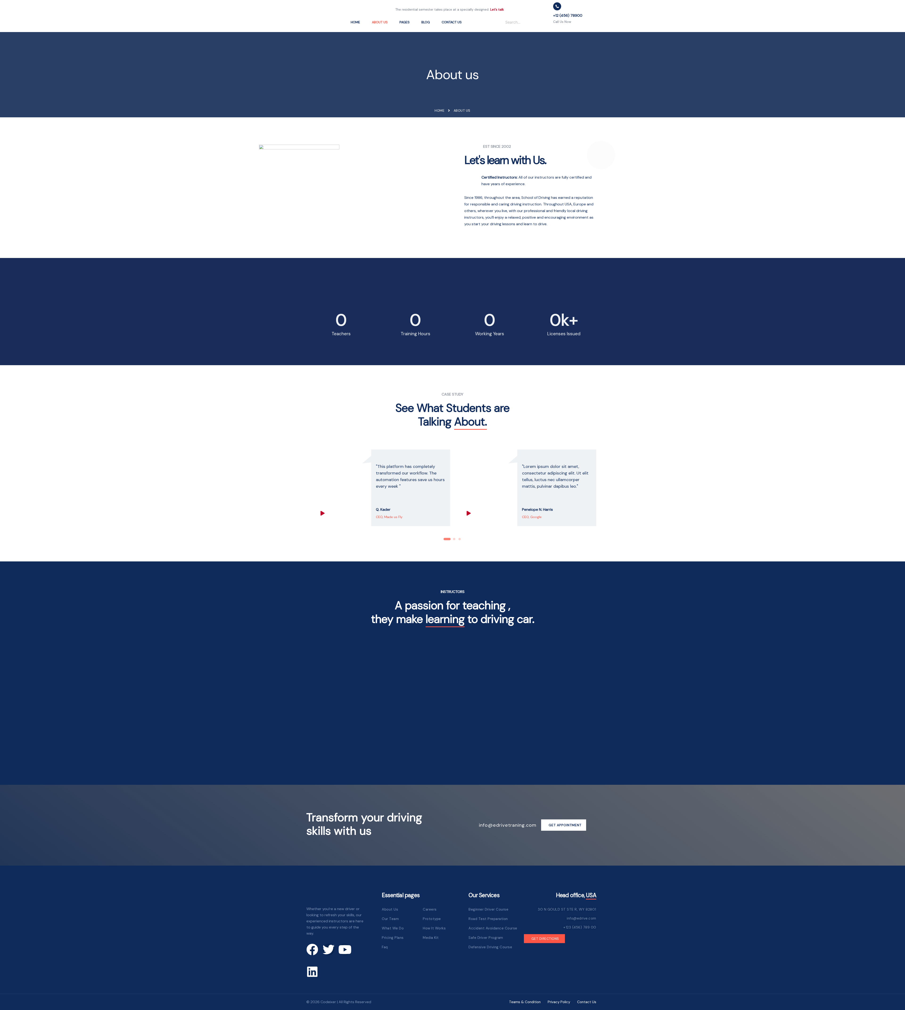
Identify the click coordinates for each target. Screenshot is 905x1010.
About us (380, 22)
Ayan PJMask (552, 739)
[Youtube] (345, 949)
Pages (404, 22)
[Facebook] (312, 949)
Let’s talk (497, 9)
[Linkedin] (312, 971)
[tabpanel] (379, 488)
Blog (425, 22)
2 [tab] (454, 540)
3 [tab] (459, 540)
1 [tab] (447, 540)
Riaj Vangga (353, 739)
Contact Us (452, 22)
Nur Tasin (452, 739)
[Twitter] (328, 949)
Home (355, 22)
